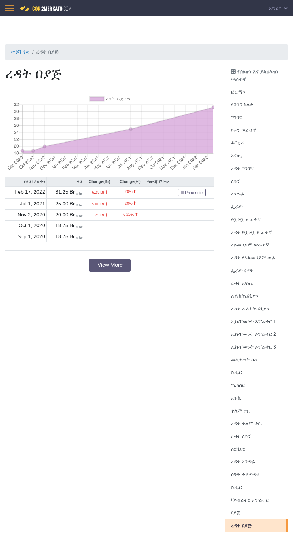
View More (110, 265)
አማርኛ (275, 8)
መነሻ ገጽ (20, 52)
